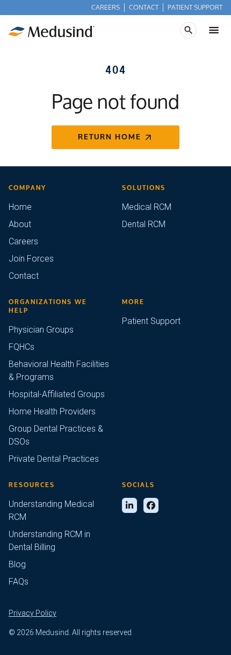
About (20, 224)
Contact (143, 7)
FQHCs (21, 347)
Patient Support (195, 7)
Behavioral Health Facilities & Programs (59, 370)
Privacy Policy (32, 613)
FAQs (18, 581)
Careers (105, 7)
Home (20, 207)
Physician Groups (41, 330)
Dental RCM (143, 224)
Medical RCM (146, 207)
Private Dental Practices (54, 459)
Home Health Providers (52, 411)
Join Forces (31, 258)
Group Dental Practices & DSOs (56, 435)
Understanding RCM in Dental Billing (49, 540)
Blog (17, 564)
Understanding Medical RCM (51, 510)
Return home (109, 137)
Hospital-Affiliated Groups (57, 394)
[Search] (189, 30)
